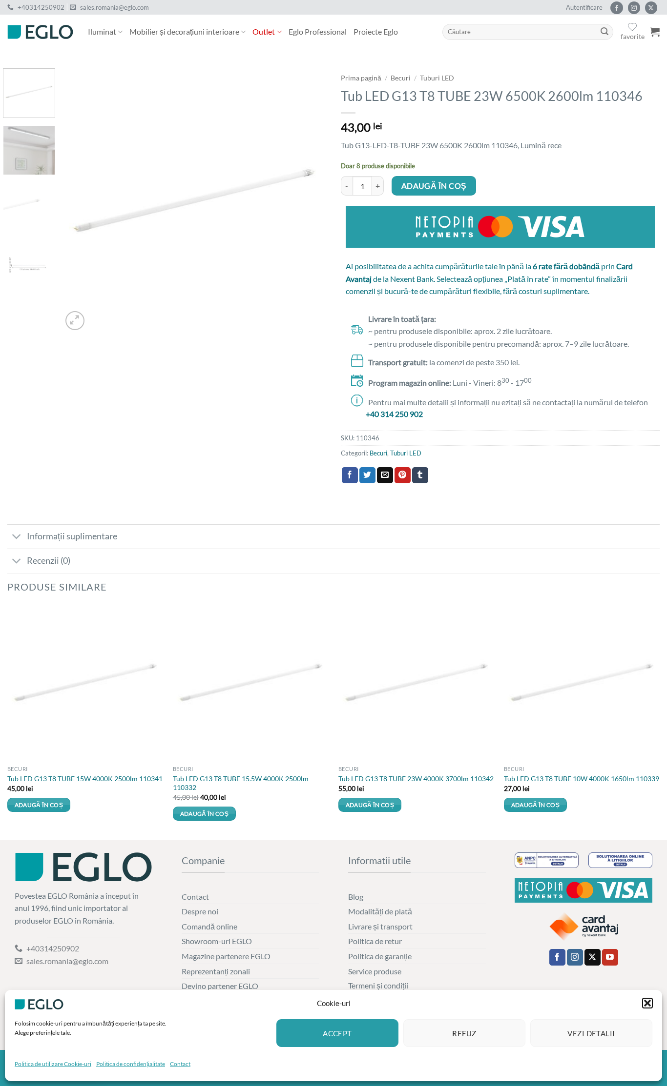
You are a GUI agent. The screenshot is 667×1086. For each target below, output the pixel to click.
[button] (647, 1003)
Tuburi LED (437, 78)
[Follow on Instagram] (634, 7)
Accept (337, 1033)
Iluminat (102, 31)
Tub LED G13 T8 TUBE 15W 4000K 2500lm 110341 (85, 778)
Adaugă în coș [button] (39, 805)
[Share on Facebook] (350, 475)
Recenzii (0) (48, 560)
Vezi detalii (591, 1033)
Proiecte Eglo (376, 31)
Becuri (401, 78)
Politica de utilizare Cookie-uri (53, 1063)
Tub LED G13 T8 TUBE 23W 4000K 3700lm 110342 (416, 778)
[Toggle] (16, 537)
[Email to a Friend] (385, 475)
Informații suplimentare (72, 536)
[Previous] (79, 200)
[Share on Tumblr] (420, 475)
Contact (180, 1063)
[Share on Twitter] (367, 475)
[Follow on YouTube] (610, 957)
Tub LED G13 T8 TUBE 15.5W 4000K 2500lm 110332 (241, 783)
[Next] (308, 200)
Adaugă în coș (434, 185)
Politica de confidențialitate (130, 1063)
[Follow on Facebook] (616, 7)
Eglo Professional (318, 31)
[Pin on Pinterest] (403, 475)
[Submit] (604, 32)
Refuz (464, 1033)
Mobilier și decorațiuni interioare (184, 31)
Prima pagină (361, 78)
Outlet (263, 31)
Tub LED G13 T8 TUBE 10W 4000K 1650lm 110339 (581, 778)
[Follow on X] (651, 7)
